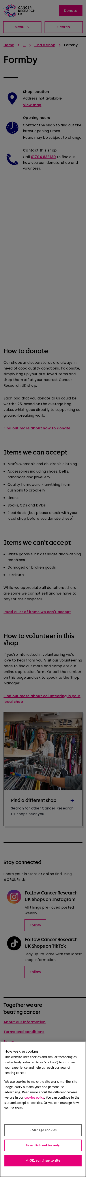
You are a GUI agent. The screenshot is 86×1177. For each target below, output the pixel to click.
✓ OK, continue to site (43, 1160)
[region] (43, 1109)
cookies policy (34, 1097)
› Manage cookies (43, 1130)
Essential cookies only (43, 1145)
